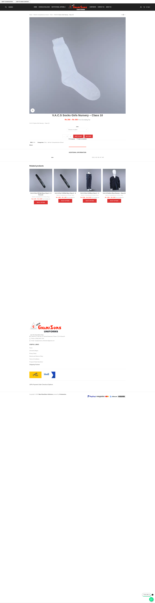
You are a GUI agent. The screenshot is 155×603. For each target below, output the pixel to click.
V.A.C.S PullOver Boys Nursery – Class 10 (114, 193)
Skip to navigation (7, 1)
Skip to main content (22, 1)
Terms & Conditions (34, 359)
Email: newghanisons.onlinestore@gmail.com (42, 340)
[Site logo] (77, 7)
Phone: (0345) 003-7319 (37, 338)
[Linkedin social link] (42, 145)
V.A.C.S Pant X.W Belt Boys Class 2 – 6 (65, 193)
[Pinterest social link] (40, 145)
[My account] (141, 7)
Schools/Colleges (33, 350)
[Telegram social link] (45, 145)
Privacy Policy (32, 353)
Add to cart (78, 136)
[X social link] (37, 145)
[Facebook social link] (35, 145)
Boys (48, 196)
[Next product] (125, 15)
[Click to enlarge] (33, 110)
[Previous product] (121, 15)
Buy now (88, 136)
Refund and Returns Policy (36, 356)
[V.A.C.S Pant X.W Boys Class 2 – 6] (89, 180)
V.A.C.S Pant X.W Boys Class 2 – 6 (89, 193)
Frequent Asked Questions (36, 361)
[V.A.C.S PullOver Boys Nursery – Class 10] (114, 180)
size (77, 126)
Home (30, 14)
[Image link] (45, 327)
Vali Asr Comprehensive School (41, 14)
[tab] (77, 151)
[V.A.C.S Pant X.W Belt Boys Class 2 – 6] (65, 180)
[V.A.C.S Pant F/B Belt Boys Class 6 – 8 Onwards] (40, 180)
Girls (52, 14)
